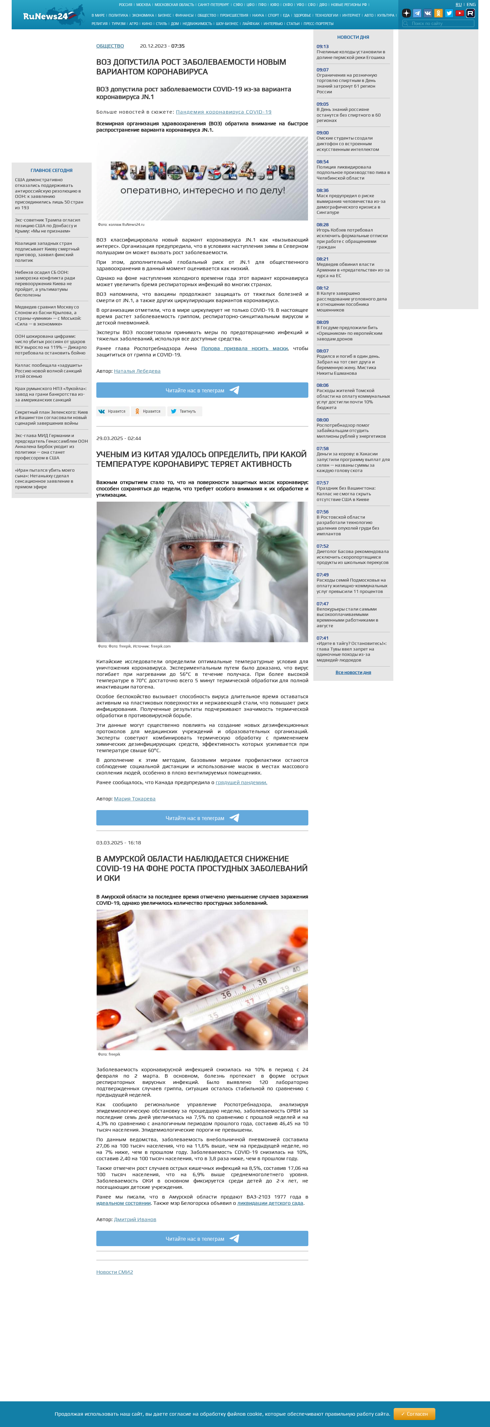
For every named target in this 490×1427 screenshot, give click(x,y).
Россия (125, 5)
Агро (133, 24)
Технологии (326, 15)
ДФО (323, 5)
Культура (385, 15)
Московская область (174, 5)
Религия (100, 24)
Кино (147, 24)
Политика (118, 15)
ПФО (262, 5)
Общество (207, 15)
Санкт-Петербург (213, 5)
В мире (98, 15)
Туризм (118, 24)
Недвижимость (197, 24)
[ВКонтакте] (112, 408)
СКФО (288, 5)
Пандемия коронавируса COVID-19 (224, 112)
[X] (184, 408)
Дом (175, 24)
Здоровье (302, 15)
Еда (286, 15)
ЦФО (250, 5)
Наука (258, 15)
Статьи (293, 24)
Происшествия (234, 15)
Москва (143, 5)
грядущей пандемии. (241, 782)
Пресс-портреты (319, 24)
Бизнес (164, 15)
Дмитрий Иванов (135, 1219)
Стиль (161, 24)
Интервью (273, 24)
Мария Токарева (135, 798)
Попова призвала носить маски (244, 348)
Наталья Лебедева (137, 371)
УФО (300, 5)
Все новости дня (353, 672)
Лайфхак (251, 24)
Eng (471, 4)
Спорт (273, 15)
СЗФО (238, 5)
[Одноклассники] (148, 408)
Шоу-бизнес (227, 24)
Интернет (351, 15)
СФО (311, 5)
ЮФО (274, 5)
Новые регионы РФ (349, 5)
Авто (368, 15)
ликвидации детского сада (270, 1203)
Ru (459, 4)
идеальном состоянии (123, 1203)
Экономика (143, 15)
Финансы (184, 15)
